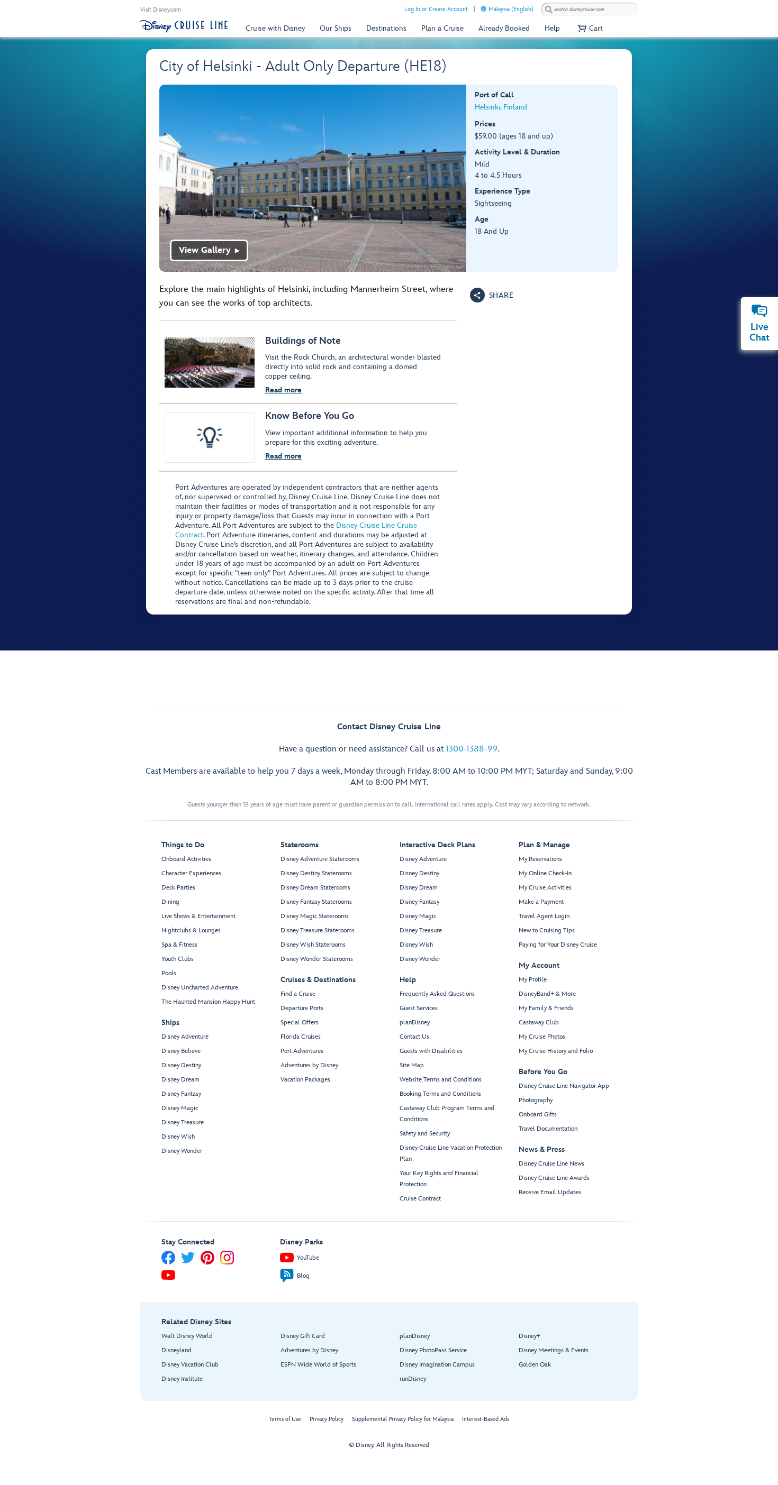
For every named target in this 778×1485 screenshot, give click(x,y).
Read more (283, 390)
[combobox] (589, 9)
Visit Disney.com (160, 9)
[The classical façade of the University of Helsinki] (313, 178)
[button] (589, 28)
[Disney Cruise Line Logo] (184, 26)
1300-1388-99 (471, 749)
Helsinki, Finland (501, 107)
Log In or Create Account (436, 9)
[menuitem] (483, 9)
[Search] (549, 9)
